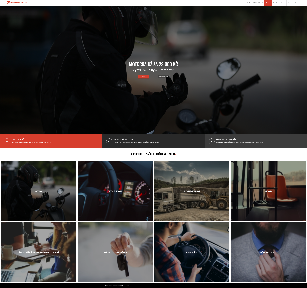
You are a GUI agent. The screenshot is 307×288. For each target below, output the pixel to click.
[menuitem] (248, 3)
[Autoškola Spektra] (17, 3)
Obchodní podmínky (125, 285)
